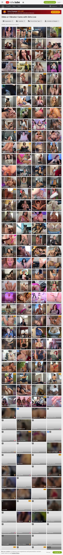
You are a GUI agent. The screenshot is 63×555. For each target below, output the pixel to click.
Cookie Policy (15, 553)
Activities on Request (52, 21)
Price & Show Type (35, 21)
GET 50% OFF (55, 12)
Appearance (8, 21)
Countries (20, 21)
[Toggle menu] (2, 2)
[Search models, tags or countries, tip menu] (60, 6)
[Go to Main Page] (13, 2)
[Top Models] (23, 2)
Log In (58, 2)
